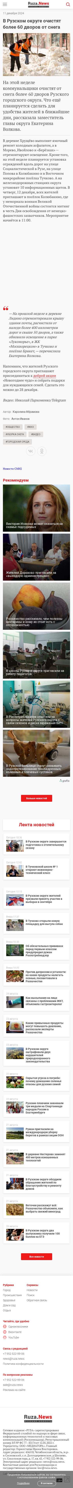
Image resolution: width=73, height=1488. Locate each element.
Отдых (7, 1310)
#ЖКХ (30, 427)
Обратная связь (37, 1300)
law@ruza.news (47, 1468)
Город (7, 1290)
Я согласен (47, 1483)
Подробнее (23, 1483)
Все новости (36, 1256)
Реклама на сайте (14, 1389)
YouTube (13, 1337)
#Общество (13, 427)
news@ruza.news (13, 1358)
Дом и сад (9, 1305)
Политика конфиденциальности (23, 1363)
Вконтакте (14, 1332)
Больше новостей (36, 798)
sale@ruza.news (13, 1384)
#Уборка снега (15, 434)
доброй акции (44, 375)
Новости (32, 1290)
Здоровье (9, 1300)
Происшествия (12, 1295)
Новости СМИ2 (12, 468)
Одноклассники (18, 1326)
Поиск (30, 1295)
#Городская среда (17, 441)
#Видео (35, 434)
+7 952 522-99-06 (13, 1353)
